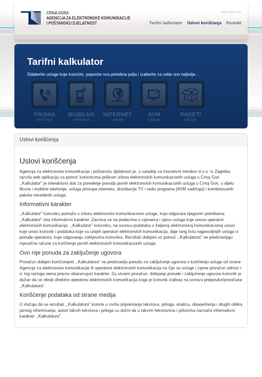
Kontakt (233, 22)
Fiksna (45, 116)
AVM (154, 116)
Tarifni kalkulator (165, 22)
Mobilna (81, 116)
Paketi (190, 116)
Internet (117, 116)
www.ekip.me (231, 12)
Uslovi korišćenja (204, 22)
